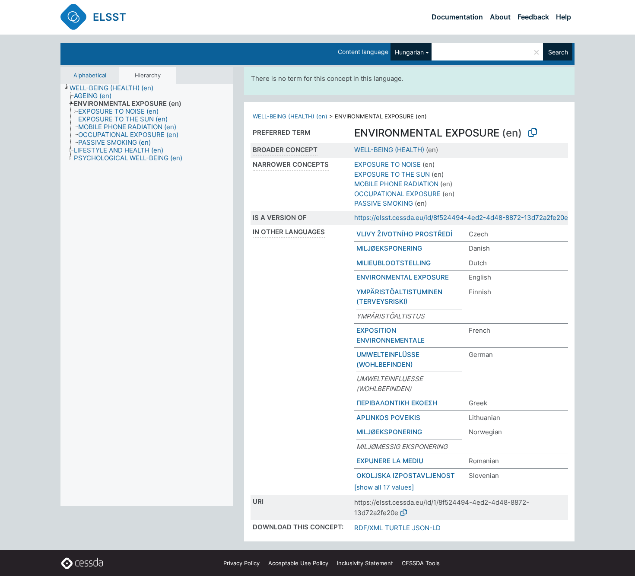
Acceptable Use (298, 563)
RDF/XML (368, 528)
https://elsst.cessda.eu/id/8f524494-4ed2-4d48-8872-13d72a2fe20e (461, 217)
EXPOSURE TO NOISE (387, 164)
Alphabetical (89, 75)
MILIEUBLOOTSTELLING (393, 263)
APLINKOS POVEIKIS (388, 418)
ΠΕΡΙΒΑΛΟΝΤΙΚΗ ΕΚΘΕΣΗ (396, 403)
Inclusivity (365, 563)
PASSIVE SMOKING (383, 203)
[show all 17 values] (384, 487)
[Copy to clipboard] (532, 132)
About (500, 17)
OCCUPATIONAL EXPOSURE (397, 194)
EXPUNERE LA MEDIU (389, 461)
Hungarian (409, 52)
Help (563, 17)
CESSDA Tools (421, 563)
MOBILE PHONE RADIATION (396, 184)
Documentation (457, 17)
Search (558, 52)
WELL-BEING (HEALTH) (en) (290, 116)
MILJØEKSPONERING (389, 248)
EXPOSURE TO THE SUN (392, 174)
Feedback (533, 17)
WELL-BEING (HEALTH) (389, 150)
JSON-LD (426, 528)
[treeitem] (115, 88)
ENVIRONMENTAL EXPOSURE (402, 277)
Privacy (241, 563)
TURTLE (397, 528)
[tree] (146, 295)
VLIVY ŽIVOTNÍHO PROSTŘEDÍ (404, 234)
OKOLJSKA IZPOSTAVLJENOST (405, 475)
